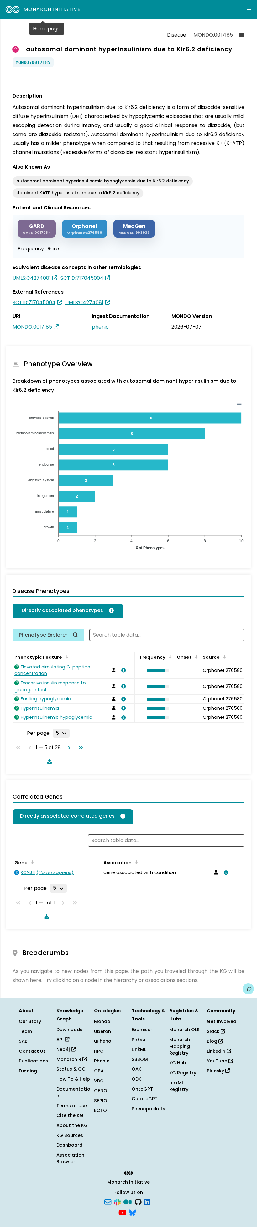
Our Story (30, 1021)
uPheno (102, 1041)
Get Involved (221, 1021)
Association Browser (70, 1158)
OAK (136, 1069)
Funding (28, 1071)
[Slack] (117, 1202)
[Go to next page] (67, 747)
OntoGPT (142, 1089)
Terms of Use (71, 1105)
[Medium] (127, 1202)
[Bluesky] (132, 1212)
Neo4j (63, 1049)
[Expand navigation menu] (249, 9)
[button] (156, 670)
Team (25, 1031)
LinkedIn (217, 1051)
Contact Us (32, 1051)
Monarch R (69, 1059)
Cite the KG (69, 1115)
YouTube (217, 1061)
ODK (136, 1079)
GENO (100, 1090)
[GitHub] (138, 1202)
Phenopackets (148, 1109)
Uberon (102, 1031)
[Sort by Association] (135, 862)
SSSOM (140, 1059)
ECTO (100, 1110)
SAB (23, 1041)
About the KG (72, 1125)
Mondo (102, 1021)
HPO (99, 1051)
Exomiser (142, 1029)
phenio (100, 326)
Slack (214, 1031)
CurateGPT (145, 1099)
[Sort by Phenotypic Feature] (66, 656)
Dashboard (69, 1145)
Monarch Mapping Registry (179, 1046)
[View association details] (122, 670)
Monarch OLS (184, 1029)
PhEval (139, 1039)
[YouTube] (122, 1212)
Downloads (69, 1029)
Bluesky (216, 1071)
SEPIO (100, 1100)
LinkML (139, 1049)
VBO (99, 1081)
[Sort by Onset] (223, 656)
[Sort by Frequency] (169, 656)
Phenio (102, 1061)
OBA (99, 1071)
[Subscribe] (107, 1202)
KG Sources (69, 1135)
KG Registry (182, 1073)
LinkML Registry (178, 1086)
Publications (33, 1061)
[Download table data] (48, 761)
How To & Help (73, 1079)
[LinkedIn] (147, 1202)
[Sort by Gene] (31, 862)
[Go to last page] (79, 747)
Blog (212, 1041)
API (60, 1039)
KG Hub (177, 1063)
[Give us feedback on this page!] (248, 988)
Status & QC (71, 1069)
